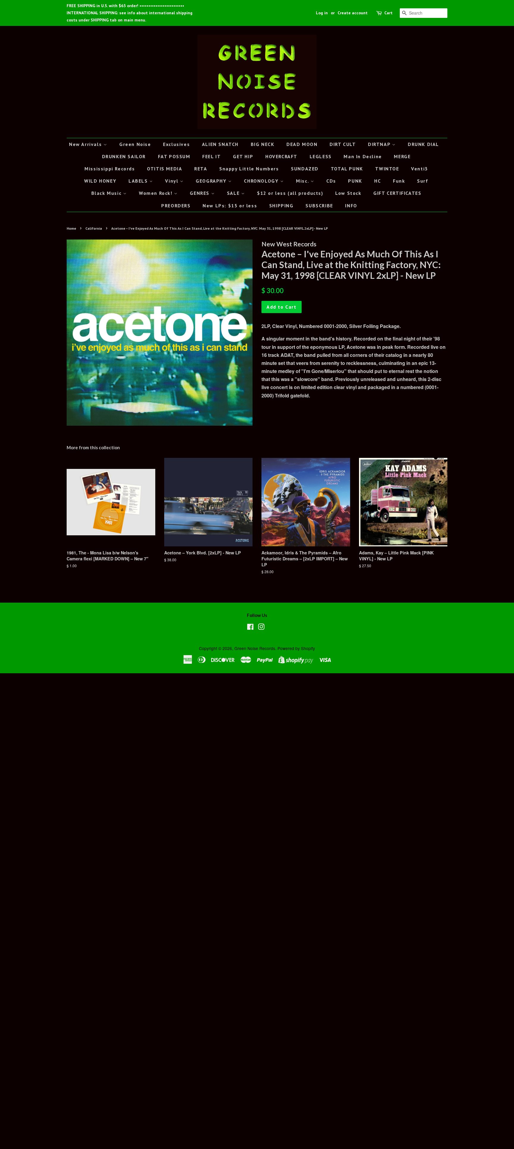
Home (71, 228)
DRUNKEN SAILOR (124, 156)
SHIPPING (281, 206)
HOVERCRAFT (281, 156)
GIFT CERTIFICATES (397, 193)
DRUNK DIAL (423, 144)
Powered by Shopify (296, 648)
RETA (200, 169)
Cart (388, 12)
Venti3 (419, 169)
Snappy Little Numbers (249, 169)
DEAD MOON (301, 144)
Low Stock (348, 193)
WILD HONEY (100, 181)
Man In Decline (363, 156)
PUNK (355, 181)
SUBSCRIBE (319, 206)
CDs (331, 181)
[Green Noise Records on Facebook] (250, 628)
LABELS (138, 181)
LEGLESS (321, 156)
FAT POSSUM (174, 156)
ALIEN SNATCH (220, 144)
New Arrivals (86, 144)
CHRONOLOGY (262, 181)
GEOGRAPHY (212, 181)
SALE (234, 193)
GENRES (200, 193)
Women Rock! (156, 193)
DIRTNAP (380, 144)
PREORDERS (175, 206)
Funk (399, 181)
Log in (322, 12)
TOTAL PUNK (347, 169)
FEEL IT (211, 156)
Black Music (107, 193)
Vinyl (172, 181)
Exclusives (176, 144)
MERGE (402, 156)
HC (377, 181)
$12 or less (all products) (290, 193)
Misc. (303, 181)
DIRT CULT (343, 144)
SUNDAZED (305, 169)
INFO (351, 206)
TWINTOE (387, 169)
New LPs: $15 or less (230, 206)
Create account (353, 12)
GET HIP (243, 156)
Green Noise (135, 144)
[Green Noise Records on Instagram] (261, 628)
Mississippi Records (109, 169)
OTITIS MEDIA (164, 169)
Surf (422, 181)
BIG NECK (263, 144)
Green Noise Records (254, 648)
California (93, 228)
